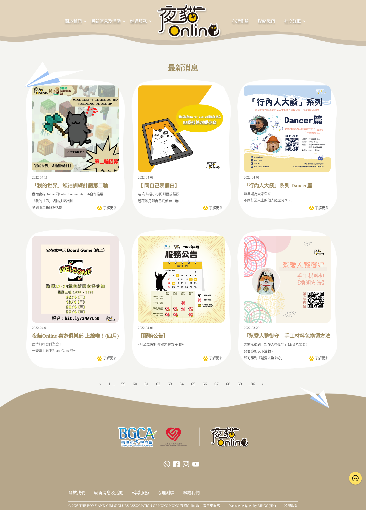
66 (205, 383)
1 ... (111, 383)
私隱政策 (291, 505)
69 (240, 383)
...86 (251, 383)
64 (181, 383)
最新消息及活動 (106, 21)
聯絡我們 (266, 21)
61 (146, 383)
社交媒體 (292, 21)
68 (228, 383)
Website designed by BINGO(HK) (252, 505)
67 (216, 383)
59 (123, 383)
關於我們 (73, 21)
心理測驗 (240, 21)
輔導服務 (138, 21)
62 (158, 383)
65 (193, 383)
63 (170, 383)
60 (135, 383)
